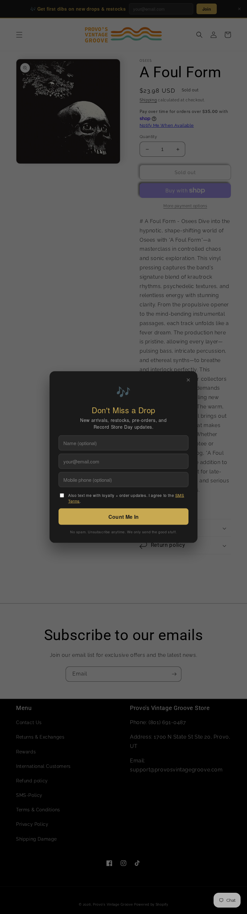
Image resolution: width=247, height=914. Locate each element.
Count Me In (123, 516)
